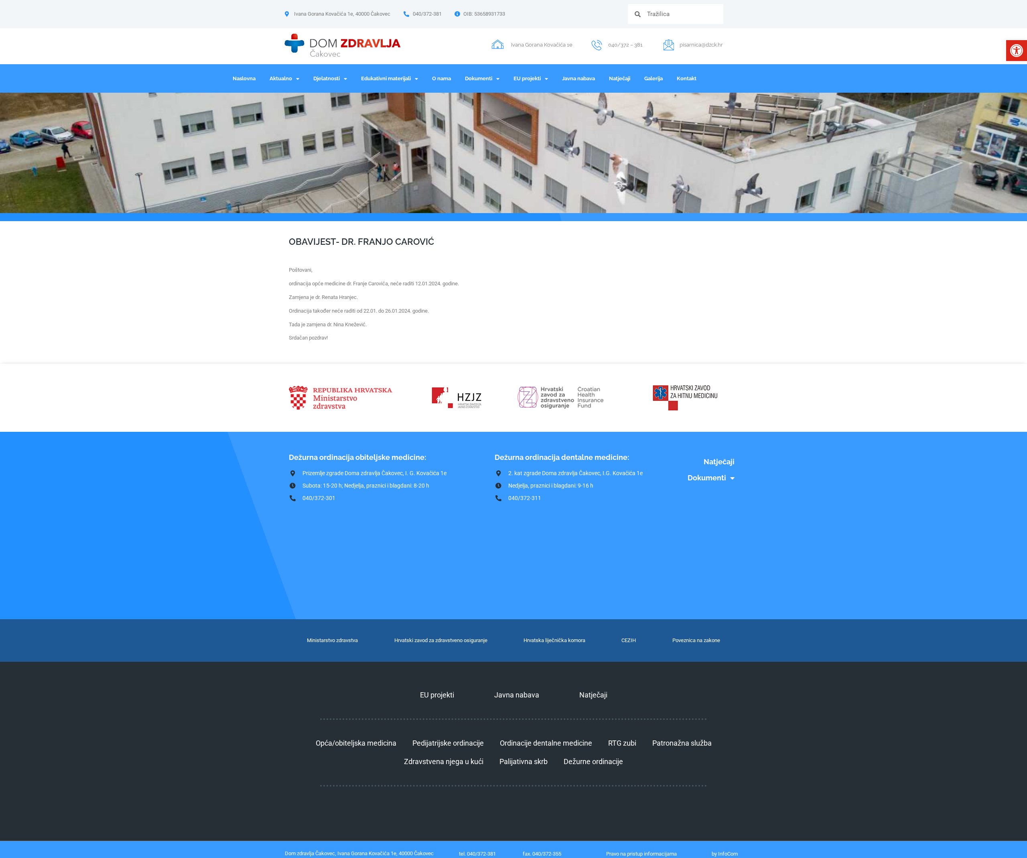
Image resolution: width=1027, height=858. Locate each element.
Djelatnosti (326, 78)
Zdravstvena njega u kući (443, 761)
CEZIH (628, 640)
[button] (1016, 50)
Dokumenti (478, 78)
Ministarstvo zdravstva (332, 640)
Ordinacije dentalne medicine (546, 743)
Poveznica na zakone (696, 640)
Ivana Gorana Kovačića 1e (541, 45)
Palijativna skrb (523, 761)
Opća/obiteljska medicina (356, 743)
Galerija (653, 78)
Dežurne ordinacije (593, 761)
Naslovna (244, 78)
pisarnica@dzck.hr (701, 45)
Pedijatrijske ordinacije (448, 743)
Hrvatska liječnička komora (554, 640)
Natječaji (619, 78)
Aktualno (281, 78)
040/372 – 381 (625, 45)
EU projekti (527, 78)
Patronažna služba (682, 743)
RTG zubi (622, 743)
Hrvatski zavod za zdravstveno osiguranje (440, 640)
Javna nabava (578, 78)
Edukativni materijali (386, 78)
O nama (441, 78)
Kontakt (686, 78)
